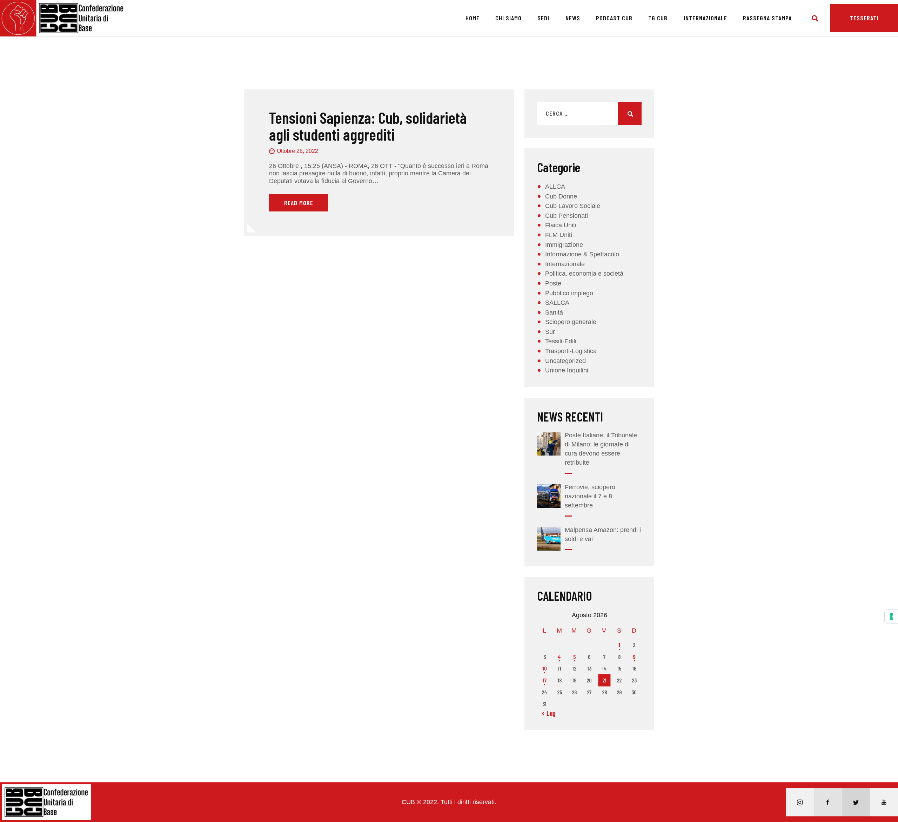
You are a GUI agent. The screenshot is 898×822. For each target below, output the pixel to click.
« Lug (549, 713)
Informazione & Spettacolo (582, 254)
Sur (550, 331)
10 (544, 668)
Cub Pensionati (566, 215)
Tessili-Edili (560, 341)
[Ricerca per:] (589, 113)
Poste (553, 283)
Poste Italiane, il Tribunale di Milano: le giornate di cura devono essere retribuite (601, 449)
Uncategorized (565, 360)
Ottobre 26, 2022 (297, 151)
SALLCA (557, 302)
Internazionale (565, 264)
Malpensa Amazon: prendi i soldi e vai (603, 534)
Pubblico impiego (569, 293)
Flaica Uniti (560, 225)
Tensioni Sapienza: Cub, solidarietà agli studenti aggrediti (368, 126)
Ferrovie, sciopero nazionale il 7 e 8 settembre (590, 496)
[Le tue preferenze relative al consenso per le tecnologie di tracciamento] (891, 616)
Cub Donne (561, 196)
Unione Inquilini (566, 370)
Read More (298, 203)
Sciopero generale (570, 321)
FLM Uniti (558, 234)
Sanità (554, 312)
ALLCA (555, 186)
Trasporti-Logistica (571, 351)
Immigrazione (564, 244)
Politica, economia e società (584, 273)
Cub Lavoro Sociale (572, 205)
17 (545, 680)
